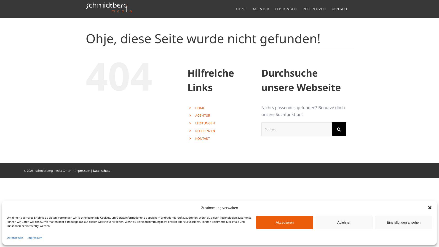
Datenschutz (15, 238)
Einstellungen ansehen (403, 222)
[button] (430, 207)
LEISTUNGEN (205, 123)
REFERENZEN (205, 131)
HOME (200, 108)
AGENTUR (202, 115)
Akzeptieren (285, 222)
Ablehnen (344, 222)
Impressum (34, 238)
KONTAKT (202, 138)
